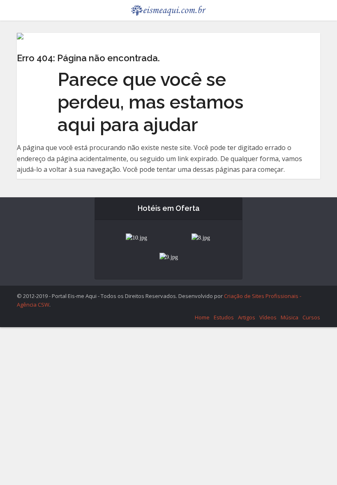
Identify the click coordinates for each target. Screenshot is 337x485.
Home (202, 317)
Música (289, 317)
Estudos (224, 317)
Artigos (246, 317)
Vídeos (268, 317)
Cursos (311, 317)
